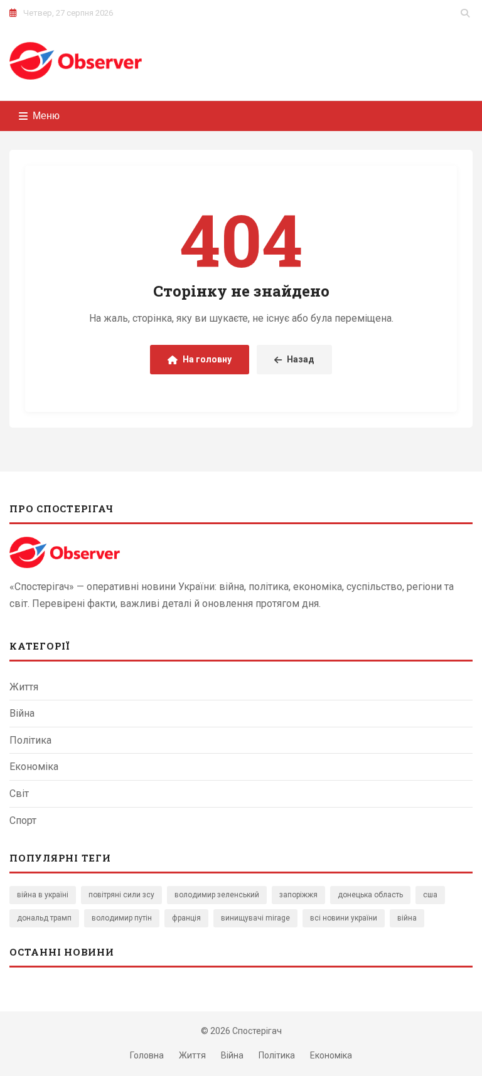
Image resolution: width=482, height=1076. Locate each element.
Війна (22, 713)
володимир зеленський (216, 894)
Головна (147, 1055)
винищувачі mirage (255, 918)
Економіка (33, 767)
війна (407, 918)
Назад (300, 359)
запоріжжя (298, 894)
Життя (23, 687)
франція (186, 918)
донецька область (370, 894)
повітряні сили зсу (121, 894)
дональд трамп (44, 918)
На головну (207, 359)
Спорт (22, 820)
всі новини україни (343, 918)
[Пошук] (465, 13)
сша (430, 894)
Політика (30, 740)
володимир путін (122, 918)
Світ (19, 793)
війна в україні (42, 894)
